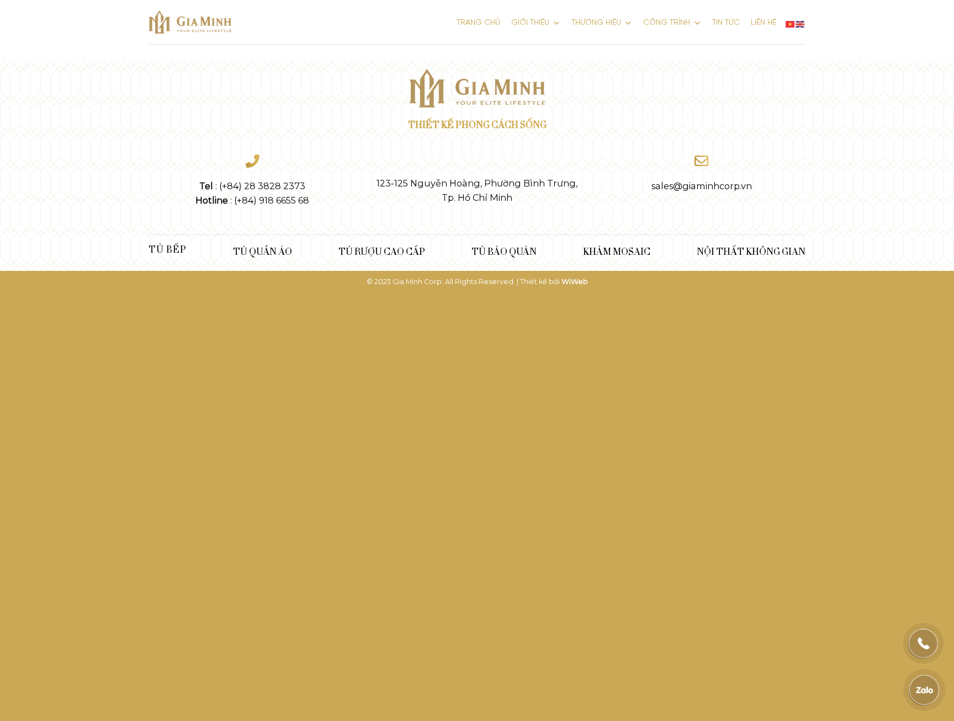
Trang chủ (478, 23)
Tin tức (726, 23)
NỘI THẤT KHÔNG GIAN (751, 251)
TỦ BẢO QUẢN (504, 251)
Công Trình (666, 23)
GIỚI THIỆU (530, 23)
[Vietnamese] (791, 22)
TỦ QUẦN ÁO (262, 251)
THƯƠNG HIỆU (596, 23)
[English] (800, 22)
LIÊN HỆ (763, 23)
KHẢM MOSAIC (616, 251)
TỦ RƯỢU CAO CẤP (381, 251)
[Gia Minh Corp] (190, 22)
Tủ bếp (168, 249)
